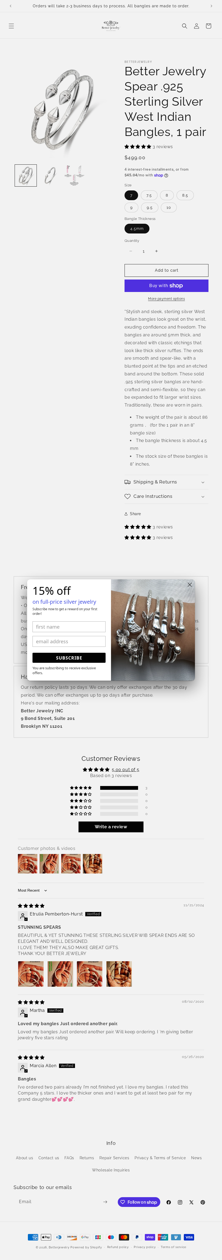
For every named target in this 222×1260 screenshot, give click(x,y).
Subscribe (69, 658)
